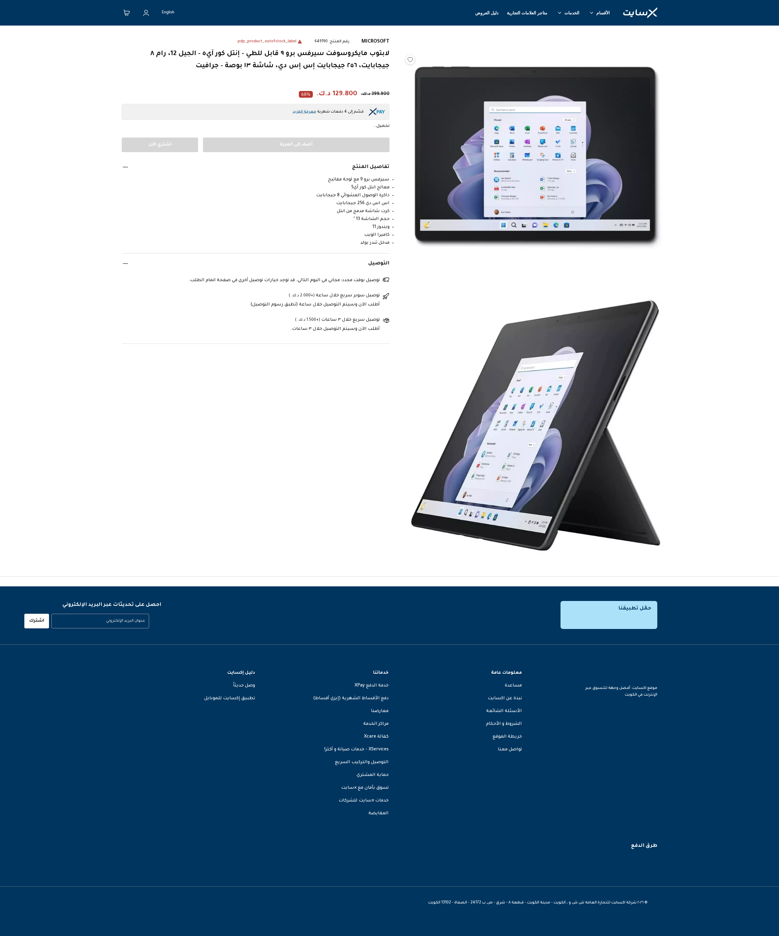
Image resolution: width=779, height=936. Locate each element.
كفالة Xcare (376, 737)
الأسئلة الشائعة (504, 711)
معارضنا (380, 711)
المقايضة (379, 813)
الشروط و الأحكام (504, 724)
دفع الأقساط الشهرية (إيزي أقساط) (351, 698)
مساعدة (513, 685)
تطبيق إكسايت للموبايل (229, 698)
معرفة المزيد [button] (304, 112)
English (168, 13)
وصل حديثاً (244, 685)
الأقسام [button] (603, 13)
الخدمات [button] (571, 13)
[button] (535, 161)
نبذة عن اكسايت (505, 698)
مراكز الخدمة (376, 724)
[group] (100, 621)
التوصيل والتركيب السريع (362, 762)
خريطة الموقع (507, 737)
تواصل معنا (510, 749)
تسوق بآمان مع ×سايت (365, 788)
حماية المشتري (373, 775)
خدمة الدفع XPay (372, 685)
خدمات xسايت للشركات (364, 800)
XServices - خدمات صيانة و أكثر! (356, 749)
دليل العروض (486, 13)
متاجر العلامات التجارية (527, 13)
